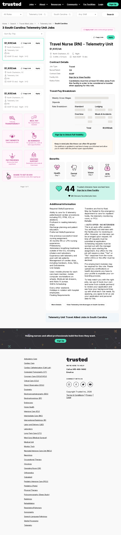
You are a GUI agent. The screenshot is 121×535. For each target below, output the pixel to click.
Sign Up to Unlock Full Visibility (69, 134)
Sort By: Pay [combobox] (10, 34)
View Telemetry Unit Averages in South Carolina (85, 305)
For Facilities (89, 4)
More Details (56, 305)
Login (100, 4)
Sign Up (112, 4)
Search (110, 14)
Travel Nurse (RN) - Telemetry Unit (81, 44)
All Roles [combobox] (8, 14)
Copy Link (27, 43)
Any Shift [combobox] (83, 14)
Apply (38, 43)
